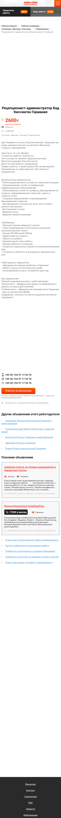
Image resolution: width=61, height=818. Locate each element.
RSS (30, 802)
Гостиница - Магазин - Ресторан (16, 29)
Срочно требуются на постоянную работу (27, 545)
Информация (30, 815)
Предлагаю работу (15, 11)
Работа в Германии (30, 26)
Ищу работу (43, 11)
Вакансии (30, 784)
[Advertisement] (30, 67)
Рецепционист (42, 29)
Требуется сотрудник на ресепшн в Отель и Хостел (32, 556)
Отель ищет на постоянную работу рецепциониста (32, 540)
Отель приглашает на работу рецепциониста (28, 562)
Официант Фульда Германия (20, 443)
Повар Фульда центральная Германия (25, 448)
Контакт (30, 790)
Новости (30, 809)
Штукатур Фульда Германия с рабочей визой (29, 437)
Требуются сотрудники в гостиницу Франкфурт (30, 551)
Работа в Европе (9, 26)
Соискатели (30, 796)
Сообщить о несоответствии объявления (27, 402)
